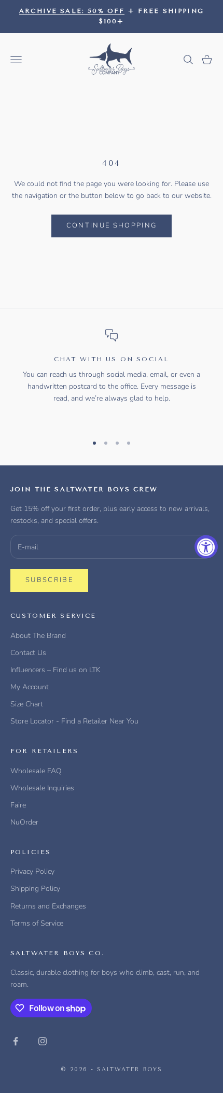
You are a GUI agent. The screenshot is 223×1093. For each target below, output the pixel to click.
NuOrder (24, 822)
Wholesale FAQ (36, 771)
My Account (29, 687)
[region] (111, 377)
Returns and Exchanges (48, 906)
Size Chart (26, 704)
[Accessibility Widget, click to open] (206, 546)
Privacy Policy (32, 871)
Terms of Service (36, 923)
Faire (18, 805)
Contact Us (28, 653)
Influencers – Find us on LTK (55, 670)
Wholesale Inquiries (42, 788)
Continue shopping (111, 225)
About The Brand (38, 636)
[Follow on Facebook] (15, 1041)
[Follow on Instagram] (42, 1041)
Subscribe (49, 580)
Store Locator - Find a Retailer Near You (74, 721)
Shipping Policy (35, 888)
